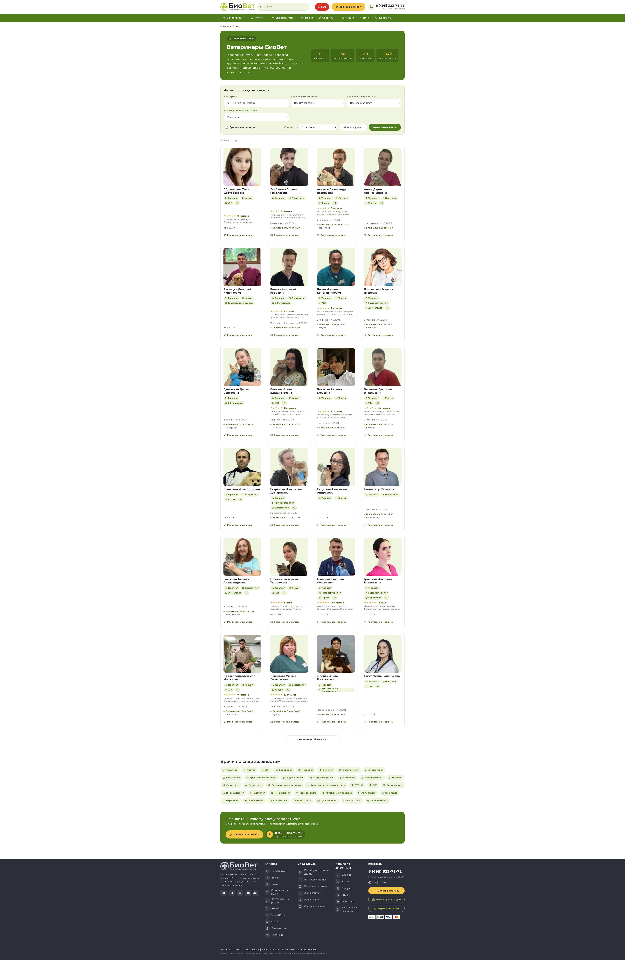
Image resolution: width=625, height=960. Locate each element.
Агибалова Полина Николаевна (283, 191)
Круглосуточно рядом (280, 901)
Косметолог (280, 800)
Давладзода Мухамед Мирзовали (239, 678)
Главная (224, 26)
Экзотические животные (286, 785)
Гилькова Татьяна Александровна (236, 581)
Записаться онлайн (246, 834)
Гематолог (391, 792)
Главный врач (308, 792)
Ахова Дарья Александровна (375, 191)
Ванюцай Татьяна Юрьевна (329, 391)
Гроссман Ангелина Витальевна (378, 581)
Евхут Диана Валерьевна (382, 676)
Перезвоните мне (388, 908)
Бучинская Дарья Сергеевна (236, 391)
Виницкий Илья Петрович (241, 489)
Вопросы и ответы (315, 879)
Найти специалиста (385, 127)
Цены (366, 17)
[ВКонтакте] (223, 893)
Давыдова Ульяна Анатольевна (283, 678)
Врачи (309, 17)
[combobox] (285, 6)
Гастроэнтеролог (323, 777)
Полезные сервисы (315, 886)
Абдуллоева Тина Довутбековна (236, 191)
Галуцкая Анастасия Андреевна (332, 491)
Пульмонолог (329, 800)
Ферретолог (353, 800)
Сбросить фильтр (353, 127)
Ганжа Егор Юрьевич (379, 489)
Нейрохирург (282, 792)
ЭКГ (375, 785)
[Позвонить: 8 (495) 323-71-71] (371, 7)
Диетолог (259, 792)
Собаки (346, 874)
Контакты (385, 17)
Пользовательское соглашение (299, 949)
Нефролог (349, 777)
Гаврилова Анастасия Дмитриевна (286, 491)
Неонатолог (304, 800)
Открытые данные (315, 906)
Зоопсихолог (256, 800)
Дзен (256, 893)
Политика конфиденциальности (262, 949)
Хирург (251, 770)
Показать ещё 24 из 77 (312, 739)
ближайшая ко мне (246, 110)
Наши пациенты (313, 899)
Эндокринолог (294, 777)
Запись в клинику (350, 6)
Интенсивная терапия (339, 792)
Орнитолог (232, 785)
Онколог (328, 770)
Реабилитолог (379, 800)
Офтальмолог (350, 770)
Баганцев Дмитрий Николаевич (237, 291)
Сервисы (328, 17)
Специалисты (284, 17)
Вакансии (277, 934)
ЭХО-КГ (359, 785)
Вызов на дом (279, 928)
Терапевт (231, 770)
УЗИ (267, 770)
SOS (324, 6)
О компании (278, 914)
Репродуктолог (373, 777)
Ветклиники (234, 17)
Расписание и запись (239, 235)
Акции (350, 17)
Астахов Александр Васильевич (331, 191)
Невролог (307, 770)
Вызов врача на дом (388, 899)
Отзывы (275, 921)
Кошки (346, 881)
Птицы (346, 894)
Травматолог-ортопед (263, 777)
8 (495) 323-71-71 (390, 5)
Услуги (259, 17)
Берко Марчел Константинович (329, 291)
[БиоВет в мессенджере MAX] (240, 893)
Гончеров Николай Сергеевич (330, 581)
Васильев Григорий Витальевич (378, 391)
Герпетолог (255, 785)
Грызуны (347, 888)
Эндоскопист (394, 785)
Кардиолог (285, 770)
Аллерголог (368, 792)
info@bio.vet (379, 882)
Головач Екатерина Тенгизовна (284, 581)
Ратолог (397, 777)
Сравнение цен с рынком (281, 892)
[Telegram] (232, 893)
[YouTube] (248, 893)
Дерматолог (375, 770)
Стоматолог (233, 777)
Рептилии (348, 901)
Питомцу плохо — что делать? (317, 872)
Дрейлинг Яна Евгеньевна (327, 678)
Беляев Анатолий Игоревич (283, 291)
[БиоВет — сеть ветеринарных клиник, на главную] (237, 7)
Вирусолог (232, 800)
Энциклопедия (313, 893)
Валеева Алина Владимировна (281, 391)
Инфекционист (235, 792)
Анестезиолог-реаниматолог (328, 785)
